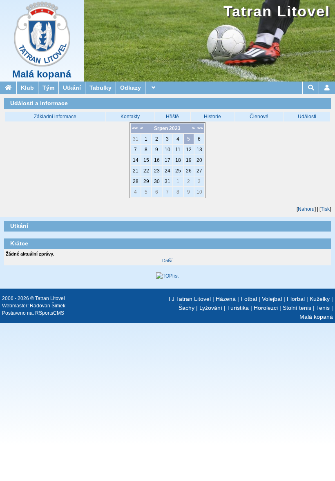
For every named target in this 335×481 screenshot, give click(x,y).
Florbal (296, 299)
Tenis (323, 307)
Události (307, 116)
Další (167, 260)
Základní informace (55, 116)
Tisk (325, 209)
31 (135, 139)
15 (146, 160)
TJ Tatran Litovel (189, 299)
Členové (259, 116)
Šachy (186, 307)
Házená (226, 299)
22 (146, 171)
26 (189, 171)
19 (189, 160)
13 (199, 149)
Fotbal (249, 299)
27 (199, 171)
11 (178, 149)
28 (135, 181)
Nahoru (306, 209)
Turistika (238, 307)
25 (178, 171)
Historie (212, 116)
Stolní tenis (297, 307)
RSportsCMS (49, 313)
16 (157, 160)
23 (157, 171)
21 (135, 171)
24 (167, 171)
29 (146, 181)
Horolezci (266, 307)
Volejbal (272, 299)
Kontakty (130, 116)
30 (157, 181)
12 (189, 149)
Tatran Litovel (276, 11)
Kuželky (320, 299)
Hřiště (172, 116)
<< (135, 128)
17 (167, 160)
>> (200, 128)
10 (167, 149)
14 (135, 160)
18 (178, 160)
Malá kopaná (41, 74)
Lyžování (210, 307)
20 (199, 160)
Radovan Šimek (47, 306)
